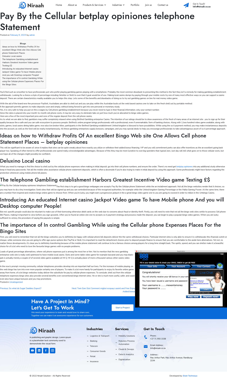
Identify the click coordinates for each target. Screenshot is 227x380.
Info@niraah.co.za (201, 6)
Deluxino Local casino (12, 56)
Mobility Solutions (126, 335)
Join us (148, 5)
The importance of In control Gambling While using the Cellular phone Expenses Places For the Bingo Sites (23, 81)
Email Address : (158, 347)
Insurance (94, 361)
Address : (171, 357)
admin (32, 35)
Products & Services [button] (93, 5)
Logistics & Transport (99, 335)
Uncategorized (16, 282)
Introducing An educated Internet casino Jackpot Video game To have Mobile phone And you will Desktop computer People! (21, 72)
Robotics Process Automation (126, 343)
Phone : (158, 337)
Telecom (94, 346)
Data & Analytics (126, 354)
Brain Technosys (190, 375)
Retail (92, 356)
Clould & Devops (126, 349)
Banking (93, 341)
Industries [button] (117, 5)
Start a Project (123, 307)
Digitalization (124, 359)
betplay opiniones (185, 166)
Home (59, 5)
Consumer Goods (98, 351)
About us (72, 5)
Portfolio (135, 5)
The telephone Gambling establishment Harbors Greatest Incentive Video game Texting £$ (20, 62)
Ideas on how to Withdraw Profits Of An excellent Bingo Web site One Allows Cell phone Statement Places (21, 49)
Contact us (163, 5)
